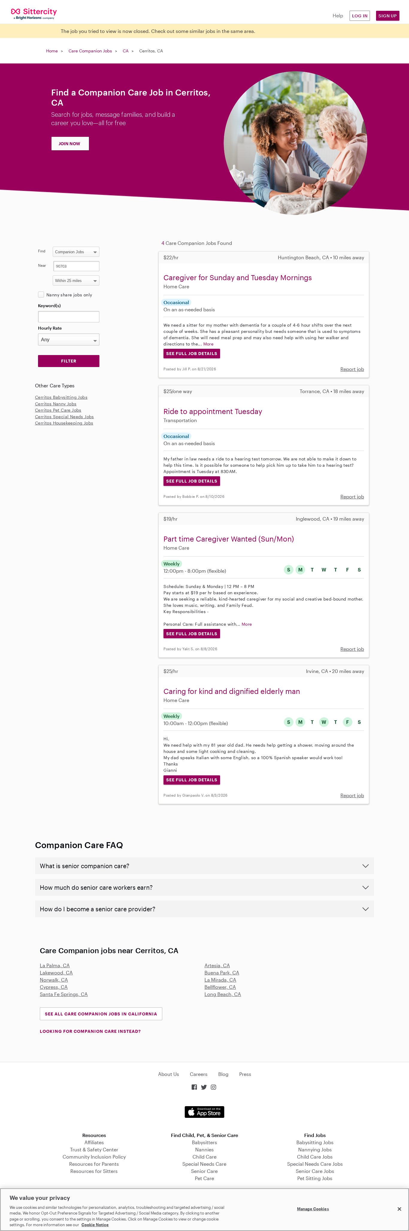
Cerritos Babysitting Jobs (61, 397)
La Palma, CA (55, 965)
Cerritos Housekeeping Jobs (64, 422)
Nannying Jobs (315, 1149)
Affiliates (94, 1142)
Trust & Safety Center (94, 1149)
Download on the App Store (204, 1112)
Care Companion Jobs (90, 50)
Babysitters (204, 1142)
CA (125, 50)
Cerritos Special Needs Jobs (64, 416)
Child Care (204, 1156)
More (208, 343)
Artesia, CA (217, 965)
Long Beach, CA (223, 994)
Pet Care (204, 1178)
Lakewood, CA (56, 972)
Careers (198, 1074)
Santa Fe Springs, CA (64, 994)
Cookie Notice (95, 1224)
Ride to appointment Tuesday (212, 411)
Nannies (204, 1149)
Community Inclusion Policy (94, 1156)
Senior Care (204, 1171)
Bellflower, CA (220, 987)
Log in (360, 15)
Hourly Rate (50, 328)
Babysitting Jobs (315, 1142)
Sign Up (387, 15)
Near (42, 265)
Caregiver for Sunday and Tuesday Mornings (237, 277)
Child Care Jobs (315, 1156)
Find (42, 251)
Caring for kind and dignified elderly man (231, 691)
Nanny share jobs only (69, 294)
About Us (168, 1074)
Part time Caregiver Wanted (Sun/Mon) (228, 538)
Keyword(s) (49, 305)
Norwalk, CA (54, 980)
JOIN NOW (69, 143)
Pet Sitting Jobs (314, 1178)
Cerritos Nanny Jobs (56, 403)
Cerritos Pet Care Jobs (58, 410)
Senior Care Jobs (315, 1171)
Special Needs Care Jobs (315, 1164)
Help (338, 15)
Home (52, 50)
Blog (223, 1074)
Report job (352, 369)
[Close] (399, 1209)
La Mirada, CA (220, 980)
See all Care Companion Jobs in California (101, 1013)
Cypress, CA (54, 987)
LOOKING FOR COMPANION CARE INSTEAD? (90, 1031)
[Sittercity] (34, 13)
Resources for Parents (94, 1164)
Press (245, 1074)
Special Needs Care (204, 1164)
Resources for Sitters (94, 1171)
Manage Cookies (313, 1208)
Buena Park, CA (222, 972)
